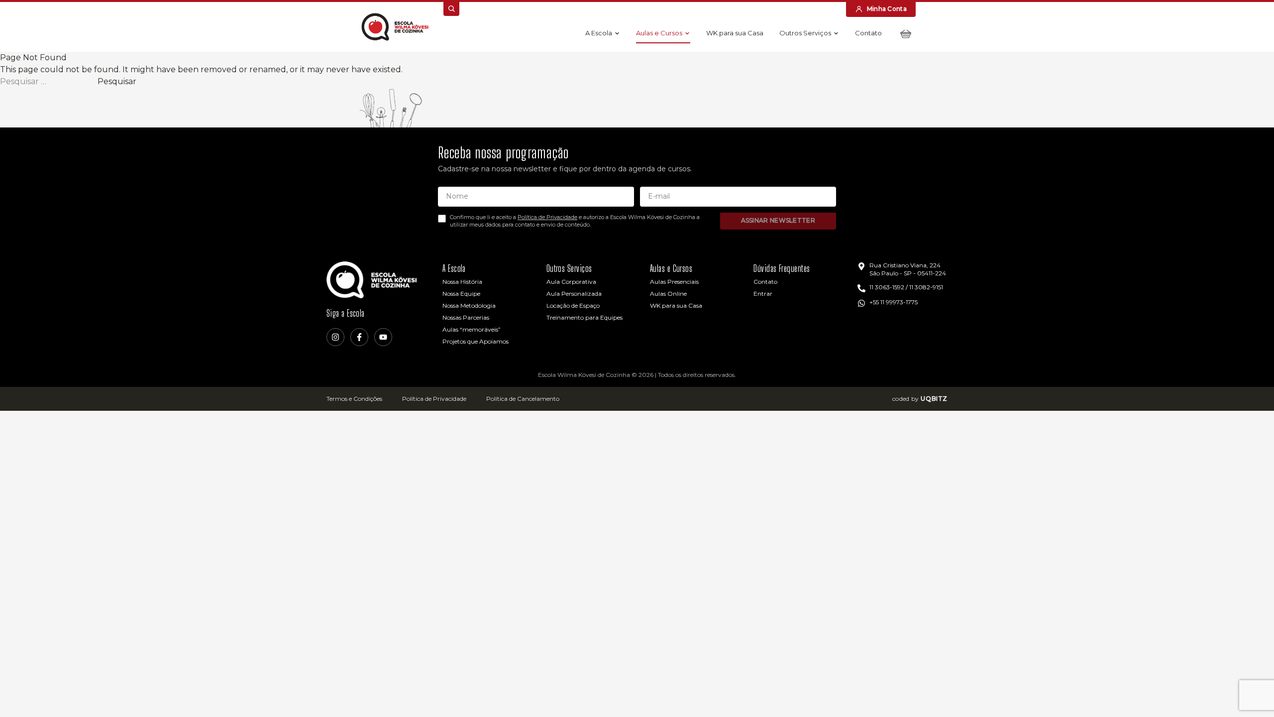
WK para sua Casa (734, 33)
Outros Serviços (805, 33)
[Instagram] (335, 337)
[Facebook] (359, 337)
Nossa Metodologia (469, 305)
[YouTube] (383, 337)
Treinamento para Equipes (584, 317)
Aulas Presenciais (674, 281)
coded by (920, 398)
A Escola (598, 33)
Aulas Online (668, 293)
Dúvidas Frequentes (781, 268)
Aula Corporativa (571, 281)
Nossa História (462, 281)
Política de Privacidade (547, 217)
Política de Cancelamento (522, 398)
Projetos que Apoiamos (475, 341)
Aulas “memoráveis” (471, 329)
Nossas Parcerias (465, 317)
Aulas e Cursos (659, 33)
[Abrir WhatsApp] (1249, 692)
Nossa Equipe (461, 293)
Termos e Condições (354, 398)
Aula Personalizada (574, 293)
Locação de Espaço (573, 305)
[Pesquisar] (451, 9)
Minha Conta (887, 8)
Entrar (762, 293)
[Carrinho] (906, 34)
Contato (868, 33)
